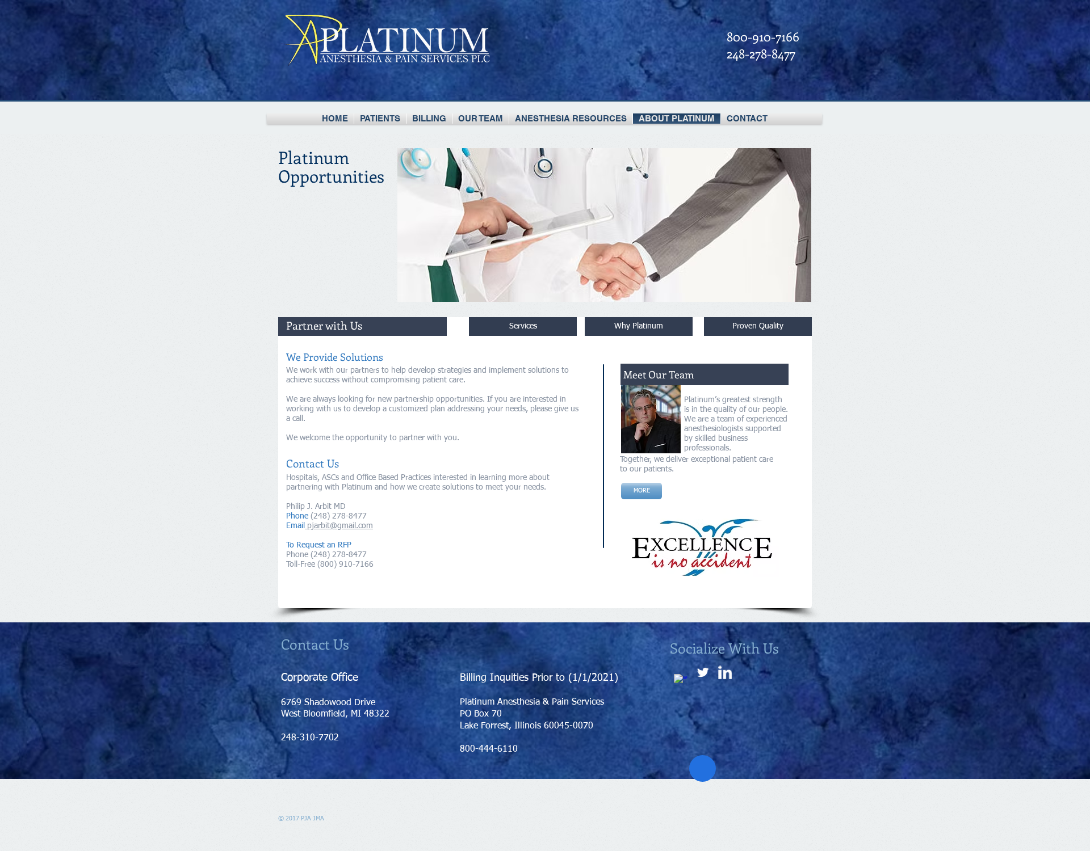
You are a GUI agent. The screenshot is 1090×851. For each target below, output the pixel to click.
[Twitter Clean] (703, 672)
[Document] (702, 768)
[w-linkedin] (725, 672)
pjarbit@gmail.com (340, 526)
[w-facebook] (680, 681)
